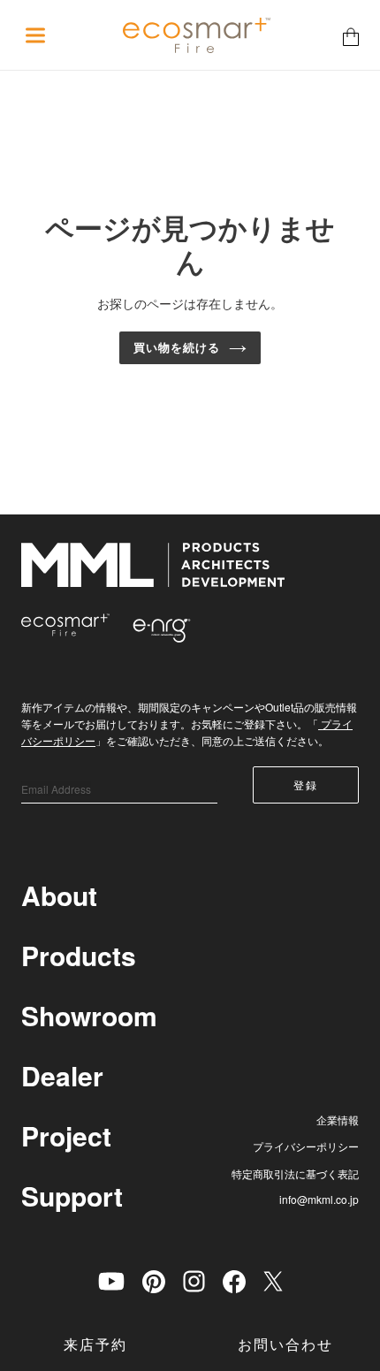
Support (72, 1196)
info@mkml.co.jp (319, 1199)
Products (78, 955)
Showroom (89, 1015)
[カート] (351, 36)
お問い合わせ (285, 1344)
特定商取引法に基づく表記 (295, 1173)
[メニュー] (35, 35)
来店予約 (95, 1344)
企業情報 (337, 1119)
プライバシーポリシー (306, 1146)
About (59, 895)
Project (66, 1135)
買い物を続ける (176, 347)
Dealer (62, 1075)
